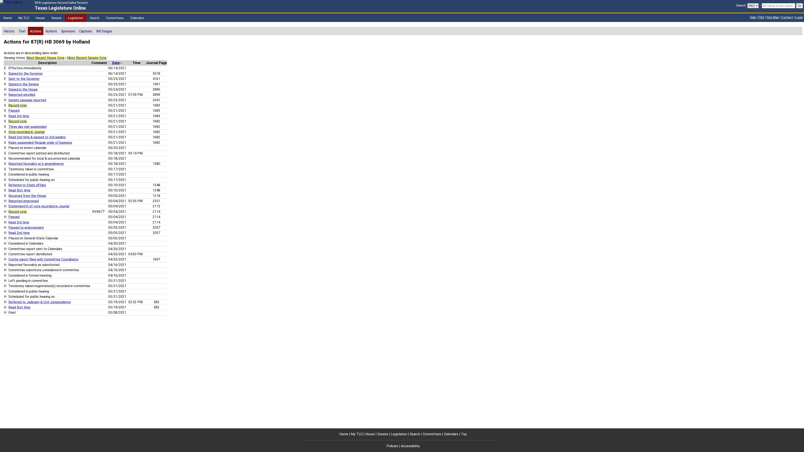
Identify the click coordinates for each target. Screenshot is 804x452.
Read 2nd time (19, 233)
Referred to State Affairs (27, 185)
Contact (787, 17)
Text (22, 31)
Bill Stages (104, 31)
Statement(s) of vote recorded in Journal (38, 206)
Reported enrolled (21, 95)
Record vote (17, 105)
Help (753, 17)
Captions (85, 31)
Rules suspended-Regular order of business (40, 143)
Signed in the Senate (23, 84)
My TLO (23, 18)
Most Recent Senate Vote (87, 58)
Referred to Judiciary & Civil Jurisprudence (39, 302)
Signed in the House (23, 89)
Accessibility (410, 446)
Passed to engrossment (26, 228)
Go (799, 5)
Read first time (19, 190)
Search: (741, 5)
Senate (56, 18)
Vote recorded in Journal (26, 132)
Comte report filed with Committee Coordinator (43, 259)
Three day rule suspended (27, 127)
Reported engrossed (23, 201)
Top (464, 434)
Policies (392, 446)
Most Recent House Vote (45, 58)
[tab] (9, 31)
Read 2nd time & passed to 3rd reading (37, 137)
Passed (13, 111)
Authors (51, 31)
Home (7, 18)
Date (116, 63)
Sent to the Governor (24, 79)
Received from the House (27, 196)
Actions (35, 31)
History (9, 31)
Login (799, 17)
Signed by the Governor (25, 74)
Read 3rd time (18, 116)
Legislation (75, 18)
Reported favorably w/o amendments (36, 164)
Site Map (773, 17)
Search (94, 18)
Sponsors (68, 31)
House (40, 18)
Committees (115, 18)
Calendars (137, 18)
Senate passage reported (27, 100)
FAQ (761, 17)
